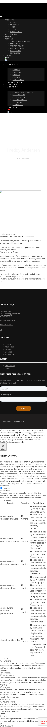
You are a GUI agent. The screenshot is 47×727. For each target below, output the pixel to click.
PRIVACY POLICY (17, 46)
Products (9, 20)
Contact (9, 55)
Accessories (16, 32)
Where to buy (11, 34)
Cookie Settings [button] (6, 442)
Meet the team (16, 43)
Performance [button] (5, 673)
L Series (14, 29)
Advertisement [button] (6, 699)
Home (18, 158)
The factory (15, 51)
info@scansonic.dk (8, 320)
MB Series (14, 25)
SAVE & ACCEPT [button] (6, 726)
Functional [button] (4, 658)
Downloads (15, 53)
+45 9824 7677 (6, 324)
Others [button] (3, 714)
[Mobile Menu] (1, 16)
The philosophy (17, 48)
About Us (9, 39)
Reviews (9, 36)
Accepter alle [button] (18, 442)
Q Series (14, 22)
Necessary (7, 488)
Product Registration (20, 41)
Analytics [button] (3, 685)
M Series (14, 27)
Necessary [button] (4, 485)
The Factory (10, 365)
